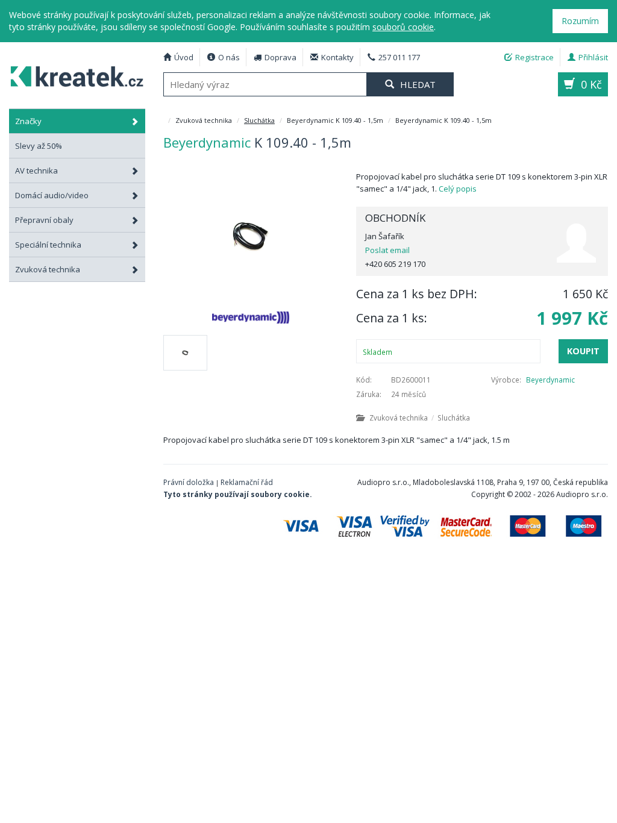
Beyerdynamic (550, 379)
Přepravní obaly (44, 219)
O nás (229, 57)
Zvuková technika (47, 269)
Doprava (280, 57)
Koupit (583, 351)
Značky (28, 121)
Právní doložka (188, 482)
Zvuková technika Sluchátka (419, 417)
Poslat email (387, 250)
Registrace (534, 57)
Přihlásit (593, 57)
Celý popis (458, 188)
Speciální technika (48, 244)
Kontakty (337, 57)
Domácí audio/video (52, 195)
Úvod (183, 57)
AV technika (36, 170)
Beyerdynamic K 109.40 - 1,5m (77, 75)
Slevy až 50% (38, 145)
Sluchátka (259, 120)
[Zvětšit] (250, 236)
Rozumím (580, 21)
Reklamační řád (247, 482)
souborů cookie (403, 27)
